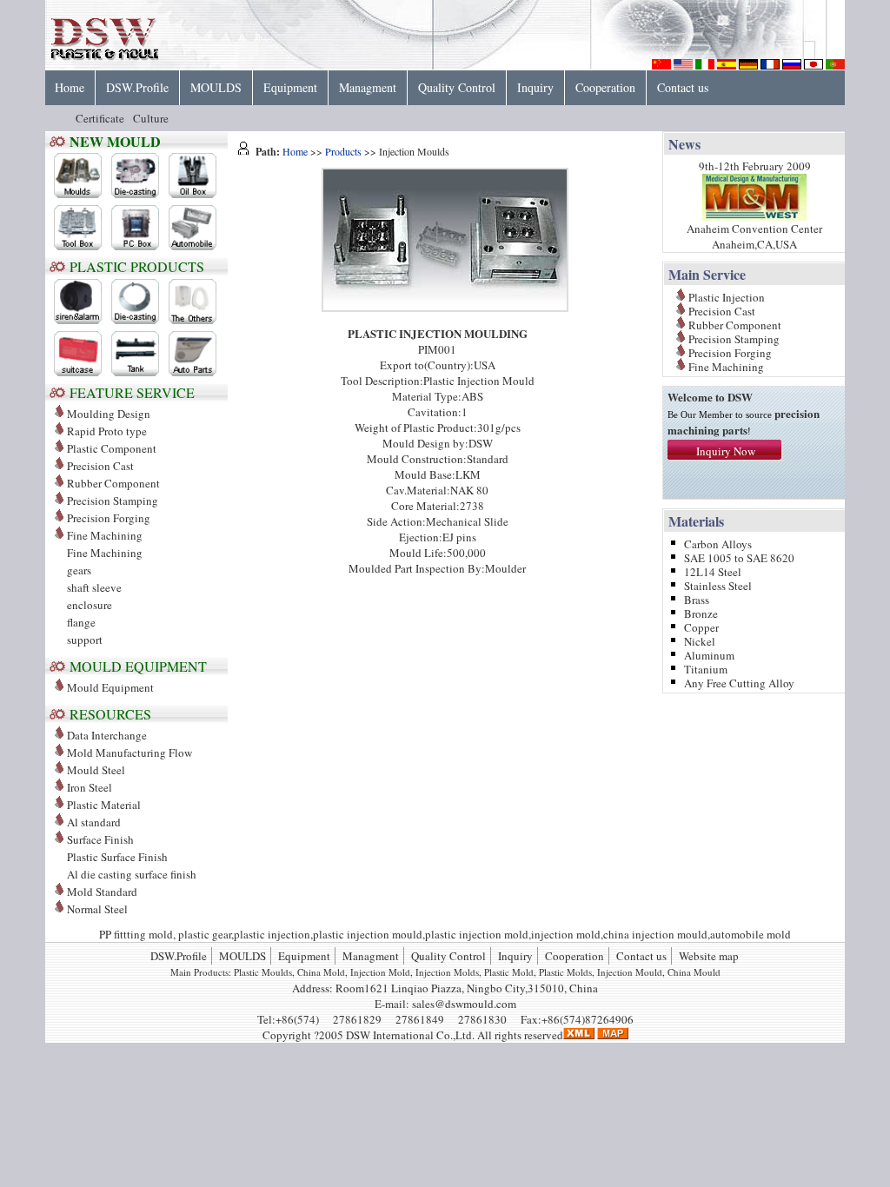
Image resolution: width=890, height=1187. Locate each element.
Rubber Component (113, 483)
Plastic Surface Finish (117, 857)
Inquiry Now (725, 451)
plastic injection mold (476, 934)
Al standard (94, 822)
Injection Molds (447, 971)
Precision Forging (108, 518)
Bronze (701, 612)
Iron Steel (89, 787)
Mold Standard (102, 891)
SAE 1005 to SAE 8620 (739, 556)
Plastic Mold (509, 971)
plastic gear (204, 934)
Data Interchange (107, 735)
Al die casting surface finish (131, 874)
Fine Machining (105, 552)
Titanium (705, 667)
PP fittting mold (136, 934)
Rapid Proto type (107, 431)
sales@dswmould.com (464, 1003)
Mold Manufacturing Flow (129, 752)
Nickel (699, 640)
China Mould (694, 971)
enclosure (89, 605)
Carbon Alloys (718, 542)
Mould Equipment (110, 687)
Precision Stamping (112, 500)
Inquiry (535, 87)
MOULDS (216, 87)
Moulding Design (108, 413)
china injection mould (655, 934)
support (85, 639)
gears (79, 570)
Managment (367, 87)
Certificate (100, 118)
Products (343, 151)
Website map (709, 956)
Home (69, 87)
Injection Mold (380, 971)
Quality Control (456, 87)
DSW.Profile (137, 87)
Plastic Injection (726, 295)
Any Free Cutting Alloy (739, 681)
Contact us (682, 87)
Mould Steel (96, 770)
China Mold (321, 971)
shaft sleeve (94, 587)
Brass (696, 598)
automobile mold (750, 934)
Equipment (290, 87)
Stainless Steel (718, 584)
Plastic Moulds (263, 971)
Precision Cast (100, 466)
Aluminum (709, 653)
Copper (701, 626)
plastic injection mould (367, 934)
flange (81, 622)
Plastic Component (111, 448)
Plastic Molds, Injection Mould (600, 971)
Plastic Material (104, 804)
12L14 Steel (712, 570)
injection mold (566, 934)
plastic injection (272, 934)
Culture (151, 118)
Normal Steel (97, 909)
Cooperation (605, 87)
